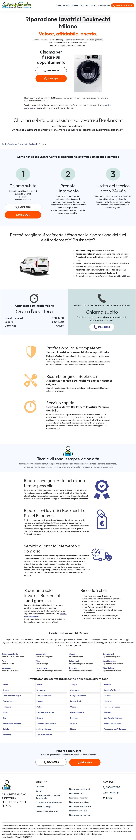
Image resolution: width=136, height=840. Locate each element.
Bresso (6, 690)
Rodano (39, 718)
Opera (73, 707)
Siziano (73, 729)
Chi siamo (83, 5)
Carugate (74, 690)
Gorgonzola (8, 701)
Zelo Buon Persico (44, 734)
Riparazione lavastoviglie (80, 806)
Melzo (39, 707)
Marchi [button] (75, 5)
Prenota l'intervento (123, 5)
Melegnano (8, 707)
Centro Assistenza (9, 144)
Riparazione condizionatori (46, 811)
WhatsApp (52, 78)
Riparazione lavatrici (78, 811)
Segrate (73, 723)
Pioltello (107, 712)
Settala (6, 729)
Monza (39, 684)
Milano (5, 684)
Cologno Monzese (78, 695)
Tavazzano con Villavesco (115, 729)
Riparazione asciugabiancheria (48, 802)
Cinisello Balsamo (43, 695)
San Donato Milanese (113, 718)
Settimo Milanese (43, 729)
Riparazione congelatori (79, 789)
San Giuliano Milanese (12, 723)
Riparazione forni (76, 793)
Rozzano (74, 718)
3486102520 (52, 70)
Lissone (39, 701)
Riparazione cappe (43, 806)
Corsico (107, 695)
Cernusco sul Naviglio (12, 695)
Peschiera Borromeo (45, 712)
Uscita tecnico (104, 5)
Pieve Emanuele (77, 712)
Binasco (107, 684)
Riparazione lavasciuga (79, 802)
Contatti (92, 5)
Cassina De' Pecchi (112, 690)
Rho (4, 718)
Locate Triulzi (76, 701)
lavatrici (23, 144)
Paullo (5, 712)
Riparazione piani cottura (79, 815)
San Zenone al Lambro (46, 723)
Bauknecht (33, 144)
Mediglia (107, 701)
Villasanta (7, 734)
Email (109, 797)
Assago (73, 684)
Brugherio (40, 690)
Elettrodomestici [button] (63, 5)
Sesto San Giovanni (112, 723)
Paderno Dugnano (112, 707)
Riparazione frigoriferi (78, 798)
